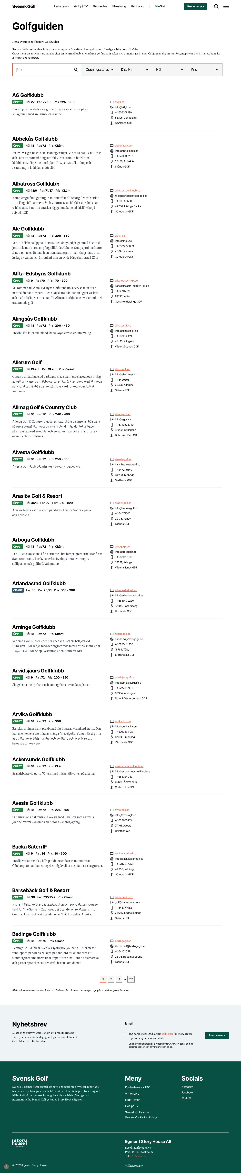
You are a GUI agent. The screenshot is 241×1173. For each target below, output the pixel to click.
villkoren (167, 1034)
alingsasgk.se (123, 325)
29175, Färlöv (123, 518)
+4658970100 (123, 557)
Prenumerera (195, 6)
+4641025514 (123, 951)
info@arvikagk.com (126, 726)
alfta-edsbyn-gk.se (126, 280)
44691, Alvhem (124, 251)
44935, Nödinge (124, 869)
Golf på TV (81, 6)
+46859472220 (124, 600)
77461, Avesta (123, 825)
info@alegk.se (123, 240)
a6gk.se (119, 102)
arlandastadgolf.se (126, 590)
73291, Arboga (123, 562)
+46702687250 (124, 864)
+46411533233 (124, 156)
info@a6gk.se (123, 107)
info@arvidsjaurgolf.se (128, 682)
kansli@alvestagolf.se (128, 464)
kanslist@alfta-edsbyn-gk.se (132, 285)
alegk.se (120, 235)
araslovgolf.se (123, 502)
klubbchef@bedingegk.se (130, 946)
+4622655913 (123, 820)
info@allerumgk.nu (126, 374)
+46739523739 (124, 424)
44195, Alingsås (124, 341)
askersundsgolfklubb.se (129, 766)
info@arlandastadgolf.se (129, 595)
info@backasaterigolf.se (129, 858)
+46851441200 (124, 644)
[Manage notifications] (6, 1166)
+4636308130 (123, 112)
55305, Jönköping (126, 117)
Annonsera (132, 1093)
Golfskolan (100, 6)
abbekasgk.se (123, 145)
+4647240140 (123, 469)
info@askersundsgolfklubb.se (132, 771)
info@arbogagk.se (126, 551)
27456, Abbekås (124, 161)
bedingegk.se (123, 941)
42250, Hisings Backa (128, 206)
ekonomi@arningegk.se (129, 639)
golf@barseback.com (127, 902)
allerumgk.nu (122, 369)
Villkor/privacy (134, 1165)
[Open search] (215, 6)
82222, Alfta (122, 296)
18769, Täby (122, 649)
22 (131, 979)
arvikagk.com (123, 721)
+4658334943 (124, 776)
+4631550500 (123, 201)
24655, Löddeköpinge (128, 912)
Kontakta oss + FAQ (137, 1087)
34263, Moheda (124, 475)
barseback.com (124, 897)
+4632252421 (123, 336)
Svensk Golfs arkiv (137, 1112)
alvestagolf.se (123, 459)
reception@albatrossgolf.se (131, 195)
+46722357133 (124, 688)
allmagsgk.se (123, 414)
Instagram (187, 1087)
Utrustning (119, 6)
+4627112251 (123, 291)
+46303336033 (124, 246)
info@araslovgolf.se (126, 508)
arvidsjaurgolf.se (124, 677)
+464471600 (122, 513)
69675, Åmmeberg (126, 782)
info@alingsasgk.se (126, 330)
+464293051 (122, 379)
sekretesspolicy (137, 1046)
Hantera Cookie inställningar (141, 1117)
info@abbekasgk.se (126, 150)
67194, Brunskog (125, 737)
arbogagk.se (122, 546)
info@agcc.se (123, 419)
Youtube (186, 1098)
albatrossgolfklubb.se (128, 190)
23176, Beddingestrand (128, 956)
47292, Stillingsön (125, 429)
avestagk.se (122, 809)
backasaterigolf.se (126, 853)
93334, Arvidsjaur (125, 693)
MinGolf (160, 6)
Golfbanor (137, 6)
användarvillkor (158, 1046)
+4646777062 (123, 907)
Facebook (187, 1092)
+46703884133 (124, 731)
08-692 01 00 (138, 1156)
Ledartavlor (61, 6)
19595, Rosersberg (126, 605)
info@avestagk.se (125, 815)
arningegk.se (123, 633)
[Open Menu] (226, 6)
